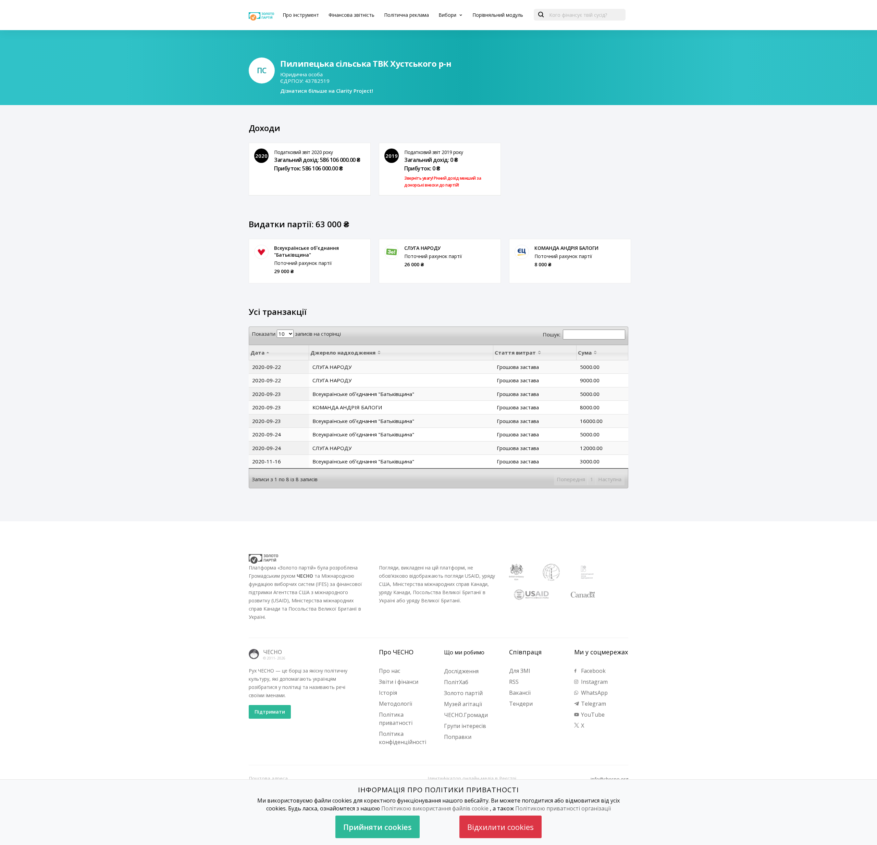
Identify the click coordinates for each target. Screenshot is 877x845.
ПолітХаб (456, 682)
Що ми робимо (464, 652)
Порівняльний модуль (497, 15)
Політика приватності (395, 719)
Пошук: (551, 334)
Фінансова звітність (351, 15)
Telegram (593, 703)
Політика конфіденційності (402, 738)
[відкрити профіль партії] (261, 252)
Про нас (389, 671)
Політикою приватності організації (563, 808)
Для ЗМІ (519, 671)
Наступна (609, 479)
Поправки (457, 737)
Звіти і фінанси (398, 682)
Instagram (594, 682)
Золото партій (463, 693)
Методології (395, 703)
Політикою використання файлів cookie (435, 808)
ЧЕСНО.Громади (466, 715)
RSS (514, 682)
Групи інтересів (465, 726)
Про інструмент (301, 15)
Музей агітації (463, 704)
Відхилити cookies (500, 827)
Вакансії (520, 692)
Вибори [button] (448, 15)
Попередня (571, 479)
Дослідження (461, 671)
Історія (388, 692)
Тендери (521, 703)
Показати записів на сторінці (296, 333)
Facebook (593, 671)
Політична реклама (406, 15)
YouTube (592, 714)
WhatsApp (594, 692)
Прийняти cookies (377, 827)
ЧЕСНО (272, 652)
